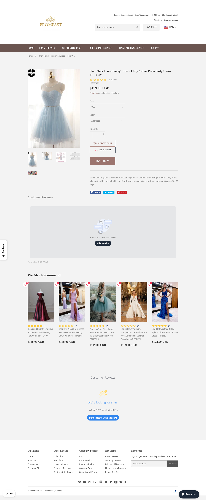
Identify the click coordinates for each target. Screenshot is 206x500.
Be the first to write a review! (103, 417)
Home (31, 48)
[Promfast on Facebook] (84, 482)
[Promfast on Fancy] (125, 482)
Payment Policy (86, 464)
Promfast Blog (34, 468)
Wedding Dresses (72, 48)
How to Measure (61, 464)
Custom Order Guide (63, 472)
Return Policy (85, 460)
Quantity (94, 129)
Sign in (157, 20)
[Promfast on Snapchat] (106, 482)
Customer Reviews (62, 468)
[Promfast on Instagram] (101, 482)
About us (32, 460)
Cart (154, 27)
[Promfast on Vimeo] (120, 482)
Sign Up (172, 464)
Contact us (33, 464)
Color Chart (59, 456)
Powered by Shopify (53, 490)
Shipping (94, 93)
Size (91, 101)
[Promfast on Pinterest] (89, 482)
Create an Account (171, 20)
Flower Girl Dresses (114, 472)
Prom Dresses (47, 48)
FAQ (81, 456)
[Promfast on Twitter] (79, 482)
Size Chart (58, 460)
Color (92, 115)
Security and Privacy (88, 472)
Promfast (38, 490)
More (154, 48)
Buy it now (102, 161)
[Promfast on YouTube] (115, 482)
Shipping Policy (86, 468)
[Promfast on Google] (95, 482)
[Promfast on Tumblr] (110, 482)
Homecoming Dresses (131, 48)
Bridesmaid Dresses (101, 48)
